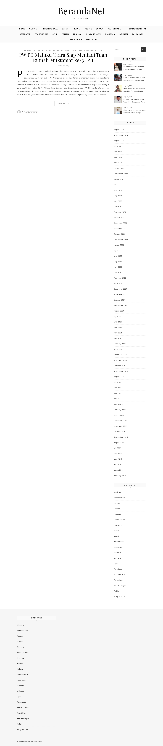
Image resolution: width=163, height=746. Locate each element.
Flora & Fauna (75, 39)
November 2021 (120, 294)
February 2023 (120, 212)
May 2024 (118, 157)
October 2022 (119, 234)
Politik (88, 29)
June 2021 (118, 322)
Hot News (46, 51)
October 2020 (119, 365)
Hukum (77, 29)
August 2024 (119, 140)
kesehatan (25, 34)
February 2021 (120, 344)
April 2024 (118, 162)
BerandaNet (81, 10)
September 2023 (121, 173)
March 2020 (119, 404)
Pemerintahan (115, 29)
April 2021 (118, 333)
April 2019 (118, 464)
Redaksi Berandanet (30, 112)
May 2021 (118, 327)
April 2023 (118, 201)
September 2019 (121, 437)
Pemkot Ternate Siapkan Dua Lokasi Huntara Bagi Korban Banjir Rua (134, 79)
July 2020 (117, 382)
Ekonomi (77, 34)
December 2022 (120, 223)
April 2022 (118, 267)
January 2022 (119, 283)
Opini (55, 34)
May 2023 (118, 195)
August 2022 (119, 245)
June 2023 (118, 190)
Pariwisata (137, 34)
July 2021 (117, 316)
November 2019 (120, 426)
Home (22, 29)
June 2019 (118, 453)
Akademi (117, 492)
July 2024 (117, 146)
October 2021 (119, 300)
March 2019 (119, 470)
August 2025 (119, 129)
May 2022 (118, 261)
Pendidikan (91, 39)
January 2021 (119, 349)
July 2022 (117, 250)
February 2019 (120, 475)
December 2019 (120, 420)
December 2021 (120, 289)
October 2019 (119, 431)
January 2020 (119, 415)
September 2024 (121, 135)
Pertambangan (134, 29)
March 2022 (119, 272)
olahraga (110, 34)
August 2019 (119, 442)
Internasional (50, 29)
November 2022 (120, 228)
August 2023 (119, 179)
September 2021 (121, 305)
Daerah (65, 29)
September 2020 (121, 371)
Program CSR (41, 34)
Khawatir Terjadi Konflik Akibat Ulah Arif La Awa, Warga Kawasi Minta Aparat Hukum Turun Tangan (135, 111)
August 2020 (119, 376)
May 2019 (118, 459)
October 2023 (119, 168)
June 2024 (118, 151)
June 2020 (118, 387)
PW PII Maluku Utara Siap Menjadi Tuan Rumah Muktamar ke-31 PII (63, 57)
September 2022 (121, 239)
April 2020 (118, 398)
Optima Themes (36, 741)
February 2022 (120, 278)
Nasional (33, 29)
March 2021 (119, 338)
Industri (123, 34)
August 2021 (119, 311)
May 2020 (118, 393)
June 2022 (118, 256)
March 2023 (119, 206)
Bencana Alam (93, 34)
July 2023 (117, 184)
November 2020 (120, 360)
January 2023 (119, 217)
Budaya (99, 29)
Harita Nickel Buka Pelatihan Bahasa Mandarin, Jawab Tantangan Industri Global (134, 68)
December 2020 (120, 354)
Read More (63, 103)
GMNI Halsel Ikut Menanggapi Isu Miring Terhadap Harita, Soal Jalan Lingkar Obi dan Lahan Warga (134, 90)
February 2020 (120, 409)
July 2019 (117, 448)
